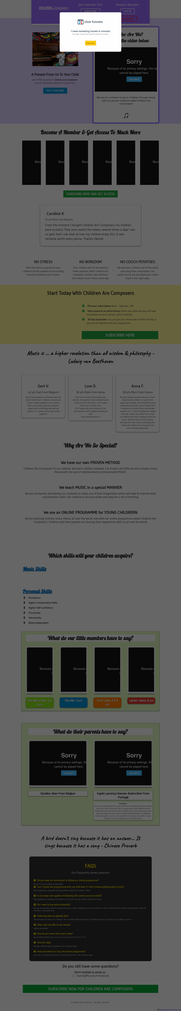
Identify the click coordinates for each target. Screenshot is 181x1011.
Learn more (90, 43)
